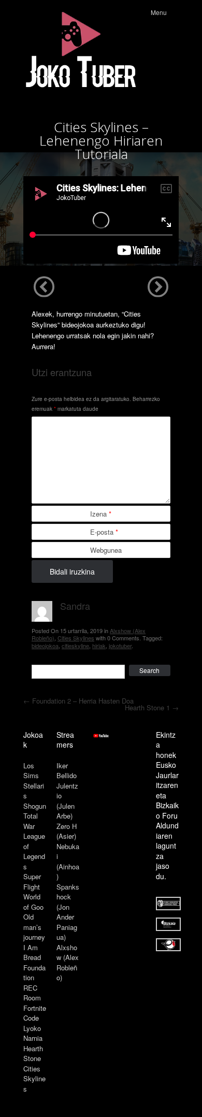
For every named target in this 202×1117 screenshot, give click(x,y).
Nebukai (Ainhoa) (67, 861)
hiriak (99, 645)
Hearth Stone (33, 1053)
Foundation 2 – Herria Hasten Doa (78, 701)
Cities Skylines (75, 638)
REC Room (32, 993)
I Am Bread (32, 952)
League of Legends (34, 851)
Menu (159, 12)
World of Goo (33, 902)
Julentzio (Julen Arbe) (67, 801)
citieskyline (75, 645)
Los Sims (31, 771)
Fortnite (34, 1008)
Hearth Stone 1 (152, 707)
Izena (100, 513)
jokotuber (120, 645)
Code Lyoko (32, 1023)
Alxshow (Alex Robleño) (67, 962)
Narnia (32, 1038)
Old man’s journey (34, 927)
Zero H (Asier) (66, 831)
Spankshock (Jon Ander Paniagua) (67, 912)
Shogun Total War (34, 816)
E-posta (104, 531)
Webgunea (106, 550)
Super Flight (32, 881)
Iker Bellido (66, 771)
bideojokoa (45, 645)
